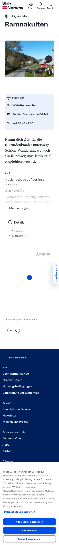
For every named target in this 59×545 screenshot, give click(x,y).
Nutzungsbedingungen (17, 386)
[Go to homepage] (13, 6)
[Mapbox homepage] (43, 254)
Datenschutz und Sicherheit (20, 392)
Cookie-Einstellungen (29, 538)
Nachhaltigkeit (12, 380)
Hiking (13, 330)
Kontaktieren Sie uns (16, 409)
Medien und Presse (15, 422)
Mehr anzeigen (19, 208)
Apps (5, 444)
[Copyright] (49, 73)
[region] (29, 503)
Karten (6, 451)
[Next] (48, 59)
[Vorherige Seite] (10, 59)
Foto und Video (12, 438)
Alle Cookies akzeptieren (29, 521)
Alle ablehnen (29, 530)
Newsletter (10, 415)
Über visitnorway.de (15, 373)
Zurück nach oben (16, 357)
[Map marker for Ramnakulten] (29, 277)
